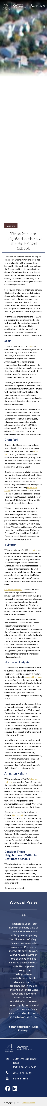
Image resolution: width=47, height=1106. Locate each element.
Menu (42, 6)
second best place (34, 677)
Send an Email (21, 1078)
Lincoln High (17, 815)
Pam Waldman (28, 1102)
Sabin (31, 346)
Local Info (11, 226)
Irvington (33, 550)
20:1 (13, 431)
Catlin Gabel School (13, 589)
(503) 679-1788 (22, 1072)
